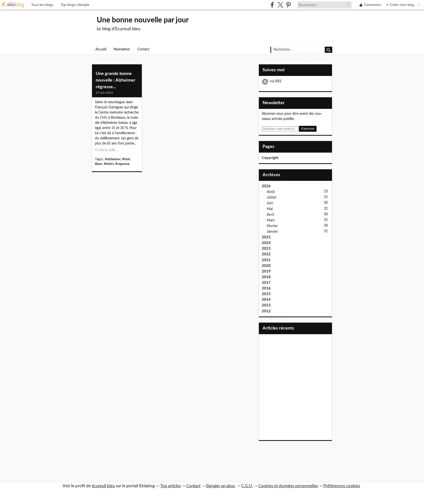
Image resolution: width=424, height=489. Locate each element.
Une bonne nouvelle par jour (143, 20)
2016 (266, 288)
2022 (266, 254)
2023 (266, 248)
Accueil (100, 49)
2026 (266, 186)
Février (272, 226)
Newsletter (122, 49)
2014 (266, 300)
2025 (266, 237)
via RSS (275, 81)
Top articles (170, 486)
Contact (143, 49)
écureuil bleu (103, 486)
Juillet (271, 197)
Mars (271, 220)
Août (271, 192)
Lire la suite (106, 150)
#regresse (122, 163)
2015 (266, 294)
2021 (266, 260)
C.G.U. (247, 486)
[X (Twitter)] (280, 5)
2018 (266, 277)
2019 (266, 271)
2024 (266, 243)
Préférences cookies (341, 486)
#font (126, 159)
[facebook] (272, 5)
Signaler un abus (221, 486)
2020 (266, 266)
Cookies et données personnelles (288, 486)
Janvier (272, 231)
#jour (98, 163)
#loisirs (109, 163)
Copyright (270, 158)
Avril (270, 214)
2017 (266, 283)
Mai (270, 209)
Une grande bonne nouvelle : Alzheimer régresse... (115, 80)
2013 (266, 305)
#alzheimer (113, 159)
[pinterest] (288, 5)
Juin (270, 203)
